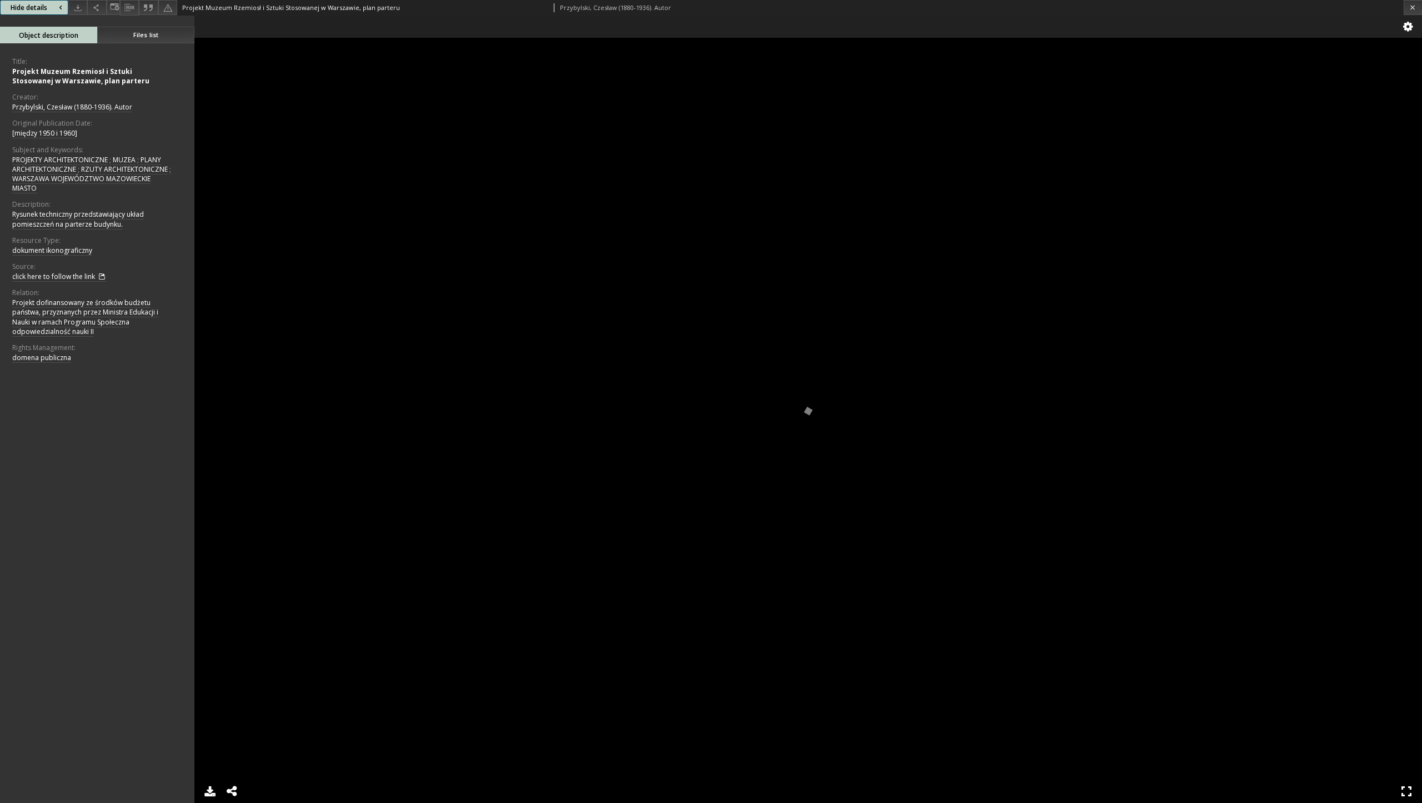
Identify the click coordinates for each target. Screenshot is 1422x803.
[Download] (77, 7)
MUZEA (124, 159)
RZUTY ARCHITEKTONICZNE (124, 169)
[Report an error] (167, 7)
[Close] (1413, 7)
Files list (145, 35)
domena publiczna (41, 357)
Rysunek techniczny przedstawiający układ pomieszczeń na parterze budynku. (78, 219)
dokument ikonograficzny (52, 250)
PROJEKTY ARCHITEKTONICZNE (60, 159)
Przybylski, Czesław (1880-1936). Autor (72, 107)
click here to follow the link (54, 276)
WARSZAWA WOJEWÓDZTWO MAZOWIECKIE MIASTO (81, 183)
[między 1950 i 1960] (44, 133)
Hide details (29, 7)
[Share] (96, 7)
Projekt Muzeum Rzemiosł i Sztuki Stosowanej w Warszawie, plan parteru (80, 76)
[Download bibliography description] (129, 8)
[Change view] (113, 7)
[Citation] (148, 7)
